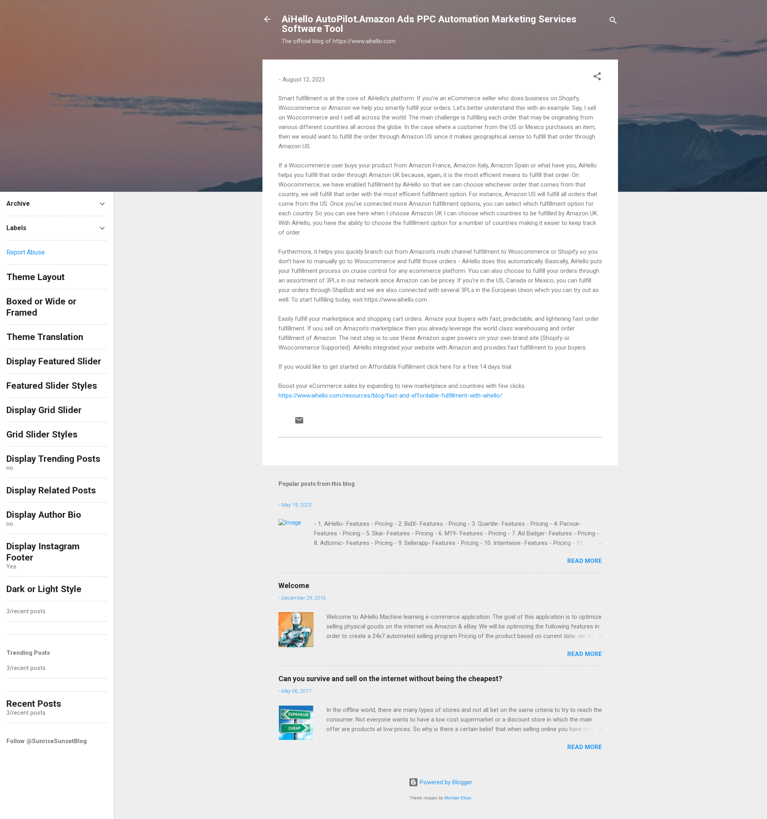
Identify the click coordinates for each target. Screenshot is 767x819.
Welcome (293, 585)
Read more (584, 561)
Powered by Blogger (445, 782)
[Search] (613, 22)
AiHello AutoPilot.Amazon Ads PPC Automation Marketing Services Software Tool (429, 24)
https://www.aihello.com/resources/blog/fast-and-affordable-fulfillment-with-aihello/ (390, 395)
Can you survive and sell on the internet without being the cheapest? (390, 678)
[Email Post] (299, 423)
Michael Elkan (457, 798)
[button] (597, 78)
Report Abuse (25, 252)
